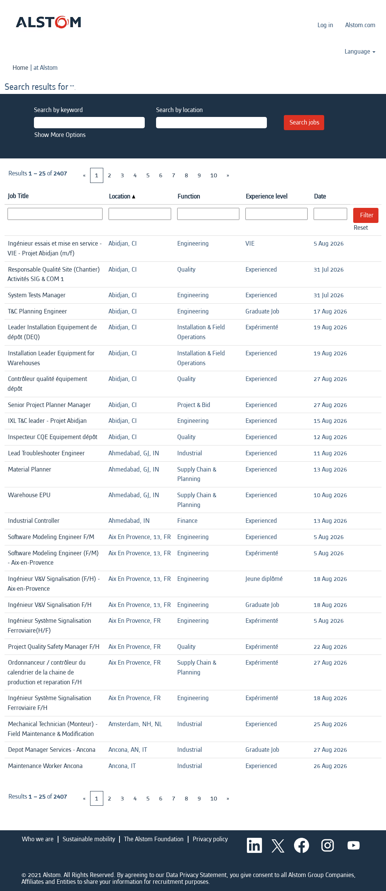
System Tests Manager (37, 295)
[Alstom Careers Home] (48, 22)
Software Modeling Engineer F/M (51, 537)
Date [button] (320, 196)
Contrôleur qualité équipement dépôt (47, 383)
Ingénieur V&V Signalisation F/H (50, 605)
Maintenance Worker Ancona (45, 766)
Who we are (38, 839)
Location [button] (120, 196)
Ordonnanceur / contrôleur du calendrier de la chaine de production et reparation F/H (47, 672)
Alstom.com (360, 25)
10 (213, 175)
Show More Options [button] (60, 135)
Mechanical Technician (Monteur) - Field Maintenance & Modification (53, 729)
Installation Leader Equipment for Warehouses (51, 358)
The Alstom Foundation (154, 839)
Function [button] (189, 196)
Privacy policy (210, 839)
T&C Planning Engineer (37, 311)
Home (20, 67)
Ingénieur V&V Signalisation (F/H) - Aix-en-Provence (54, 583)
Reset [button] (361, 227)
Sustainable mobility (89, 839)
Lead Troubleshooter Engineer (46, 453)
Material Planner (29, 469)
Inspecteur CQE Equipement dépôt (52, 437)
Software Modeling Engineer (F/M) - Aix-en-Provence (53, 558)
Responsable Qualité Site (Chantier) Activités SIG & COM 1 (54, 274)
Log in (325, 25)
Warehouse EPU (29, 495)
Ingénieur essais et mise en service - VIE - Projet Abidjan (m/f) (55, 248)
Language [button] (358, 51)
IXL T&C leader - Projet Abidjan (47, 421)
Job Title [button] (18, 196)
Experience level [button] (267, 196)
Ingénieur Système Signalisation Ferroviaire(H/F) (49, 625)
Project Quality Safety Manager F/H (54, 646)
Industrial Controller (34, 520)
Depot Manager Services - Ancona (51, 749)
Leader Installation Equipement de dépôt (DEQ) (52, 332)
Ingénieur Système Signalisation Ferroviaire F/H (49, 703)
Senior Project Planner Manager (49, 405)
